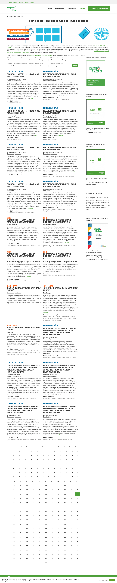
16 (31, 451)
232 (33, 533)
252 (20, 541)
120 (20, 490)
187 (27, 515)
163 (14, 507)
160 (65, 502)
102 (45, 481)
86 (19, 477)
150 (71, 498)
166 (33, 507)
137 (58, 494)
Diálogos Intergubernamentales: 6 (18, 33)
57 (60, 464)
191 (52, 515)
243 (33, 537)
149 (65, 498)
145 (39, 498)
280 (58, 550)
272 (77, 546)
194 (71, 515)
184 (77, 511)
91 (48, 477)
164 (20, 507)
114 (52, 485)
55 (48, 464)
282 (71, 550)
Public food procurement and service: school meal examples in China (23, 75)
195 (77, 515)
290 (52, 554)
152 (14, 502)
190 (46, 515)
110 (27, 485)
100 (32, 481)
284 (14, 554)
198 (27, 520)
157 (46, 502)
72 (77, 468)
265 (33, 546)
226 (65, 528)
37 (13, 459)
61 (13, 468)
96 (77, 477)
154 (27, 502)
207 (14, 524)
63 (25, 468)
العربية (100, 255)
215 (65, 524)
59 (72, 464)
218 (14, 528)
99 (26, 481)
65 (37, 468)
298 (33, 558)
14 (19, 451)
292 (65, 554)
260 (71, 541)
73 (13, 472)
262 (14, 546)
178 (39, 511)
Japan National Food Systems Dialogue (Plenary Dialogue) (24, 289)
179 (46, 511)
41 (37, 459)
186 (20, 515)
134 (39, 494)
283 (77, 550)
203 (58, 520)
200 (39, 520)
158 (52, 502)
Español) (99, 257)
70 (66, 468)
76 (31, 472)
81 (60, 472)
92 (54, 477)
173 (77, 507)
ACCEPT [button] (112, 580)
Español (94, 130)
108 (14, 485)
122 (33, 490)
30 (43, 455)
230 (20, 533)
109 (20, 485)
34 (66, 455)
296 (20, 558)
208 (20, 524)
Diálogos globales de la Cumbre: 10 (17, 39)
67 (48, 468)
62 (19, 468)
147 (52, 498)
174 (14, 511)
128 (71, 490)
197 (20, 520)
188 (33, 515)
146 (46, 498)
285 (20, 554)
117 (71, 485)
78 (43, 472)
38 (19, 459)
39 (25, 459)
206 (77, 520)
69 (60, 468)
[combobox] (17, 60)
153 (20, 502)
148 (58, 498)
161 (71, 502)
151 (77, 498)
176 (27, 511)
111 (33, 485)
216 (71, 524)
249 (71, 537)
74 (19, 472)
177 (33, 511)
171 (65, 507)
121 (27, 490)
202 (52, 520)
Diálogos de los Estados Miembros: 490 (17, 30)
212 (46, 524)
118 (77, 485)
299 (39, 558)
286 (27, 554)
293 (71, 554)
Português (106, 128)
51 (25, 464)
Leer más (33, 98)
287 (33, 554)
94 (66, 477)
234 (46, 533)
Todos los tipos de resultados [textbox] (16, 66)
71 (72, 468)
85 (13, 477)
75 (25, 472)
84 (77, 472)
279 (52, 550)
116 (65, 485)
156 (39, 502)
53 (37, 464)
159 (58, 502)
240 (14, 537)
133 (33, 494)
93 (60, 477)
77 (37, 472)
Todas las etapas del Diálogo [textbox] (58, 60)
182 (65, 511)
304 (71, 558)
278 (46, 550)
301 (52, 558)
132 (27, 494)
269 (58, 546)
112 (39, 485)
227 (71, 528)
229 (14, 533)
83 (72, 472)
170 (58, 507)
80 (54, 472)
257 (52, 541)
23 (72, 451)
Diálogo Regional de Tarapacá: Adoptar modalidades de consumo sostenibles (21, 221)
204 (65, 520)
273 (14, 550)
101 (39, 481)
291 (58, 554)
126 (58, 490)
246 (52, 537)
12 (75, 447)
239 (77, 533)
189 (39, 515)
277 (39, 550)
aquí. (87, 209)
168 (46, 507)
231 (27, 533)
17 (37, 451)
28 (31, 455)
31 (48, 455)
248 (65, 537)
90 (43, 477)
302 (58, 558)
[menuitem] (49, 8)
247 (58, 537)
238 (71, 533)
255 (39, 541)
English (96, 128)
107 (77, 481)
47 (72, 459)
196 (14, 520)
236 (58, 533)
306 (46, 563)
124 (46, 490)
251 (14, 541)
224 (52, 528)
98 (20, 481)
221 (33, 528)
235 (52, 533)
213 (52, 524)
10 (63, 447)
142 (20, 498)
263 (20, 546)
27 (25, 455)
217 (77, 524)
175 (20, 511)
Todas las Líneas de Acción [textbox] (36, 66)
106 (70, 481)
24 (77, 451)
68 (54, 468)
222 (39, 528)
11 (69, 447)
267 (46, 546)
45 (60, 459)
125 (52, 490)
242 (27, 537)
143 (27, 498)
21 (60, 451)
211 (39, 524)
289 (46, 554)
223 (46, 528)
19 (48, 451)
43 (48, 459)
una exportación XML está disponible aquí (41, 55)
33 (60, 455)
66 (43, 468)
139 (71, 494)
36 (77, 455)
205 (71, 520)
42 (43, 459)
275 (27, 550)
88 (31, 477)
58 (66, 464)
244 (39, 537)
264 (27, 546)
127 (65, 490)
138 (65, 494)
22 (66, 451)
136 (52, 494)
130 (14, 494)
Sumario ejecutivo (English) (93, 132)
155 (33, 502)
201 (46, 520)
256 (46, 541)
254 (33, 541)
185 (14, 515)
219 (20, 528)
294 (77, 554)
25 (13, 455)
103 (51, 481)
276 (33, 550)
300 (46, 558)
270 (65, 546)
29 (37, 455)
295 (14, 558)
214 (58, 524)
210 (33, 524)
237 (65, 533)
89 (37, 477)
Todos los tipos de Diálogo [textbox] (36, 60)
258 (58, 541)
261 (77, 541)
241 (20, 537)
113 (46, 485)
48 (77, 459)
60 (77, 464)
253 (27, 541)
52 (31, 464)
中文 (92, 128)
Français (100, 128)
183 (71, 511)
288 (39, 554)
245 (46, 537)
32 (54, 455)
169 (52, 507)
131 (20, 494)
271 (71, 546)
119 (14, 490)
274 (20, 550)
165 (27, 507)
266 (39, 546)
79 (48, 472)
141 (14, 498)
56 (54, 464)
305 (77, 558)
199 (33, 520)
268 (52, 546)
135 (46, 494)
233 (39, 533)
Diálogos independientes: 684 (17, 36)
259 (65, 541)
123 (39, 490)
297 (27, 558)
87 (25, 477)
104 (58, 481)
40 (31, 459)
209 (27, 524)
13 (13, 451)
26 (19, 455)
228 (77, 528)
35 (72, 455)
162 (77, 502)
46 (66, 459)
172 (71, 507)
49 (13, 464)
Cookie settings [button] (103, 580)
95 (72, 477)
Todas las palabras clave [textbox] (57, 66)
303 (65, 558)
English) (100, 252)
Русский (94, 257)
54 (43, 464)
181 (58, 511)
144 (33, 498)
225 (58, 528)
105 (64, 481)
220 (27, 528)
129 (77, 490)
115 (58, 485)
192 (58, 515)
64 (31, 468)
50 (19, 464)
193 (65, 515)
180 (52, 511)
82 (66, 472)
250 (77, 537)
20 (54, 451)
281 (65, 550)
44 (54, 459)
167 (39, 507)
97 (14, 481)
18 (43, 451)
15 (25, 451)
